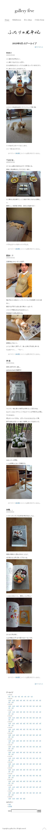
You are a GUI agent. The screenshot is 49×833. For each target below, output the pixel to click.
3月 (25, 696)
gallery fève (24, 10)
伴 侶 (8, 361)
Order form (39, 20)
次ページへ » (39, 47)
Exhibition (17, 20)
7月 (12, 696)
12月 (9, 700)
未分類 (17, 153)
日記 (9, 804)
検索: (9, 811)
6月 (16, 696)
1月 (32, 696)
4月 (22, 696)
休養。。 (10, 510)
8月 (9, 696)
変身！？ (10, 256)
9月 (21, 700)
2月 (28, 696)
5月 (19, 696)
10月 (17, 700)
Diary (7, 20)
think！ (9, 53)
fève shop (28, 20)
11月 (13, 700)
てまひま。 (10, 160)
